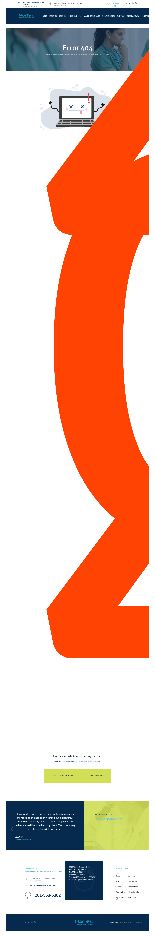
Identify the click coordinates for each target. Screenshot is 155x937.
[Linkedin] (32, 922)
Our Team (121, 16)
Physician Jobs (75, 16)
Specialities (132, 881)
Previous (11, 829)
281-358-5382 (48, 895)
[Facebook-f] (26, 922)
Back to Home (97, 776)
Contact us (119, 886)
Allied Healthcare (92, 16)
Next (78, 829)
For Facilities (108, 16)
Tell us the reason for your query (34, 3)
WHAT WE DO (119, 898)
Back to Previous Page (63, 776)
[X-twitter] (29, 922)
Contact (145, 16)
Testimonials (133, 16)
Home (44, 16)
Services (62, 16)
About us (53, 16)
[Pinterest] (35, 922)
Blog (117, 881)
